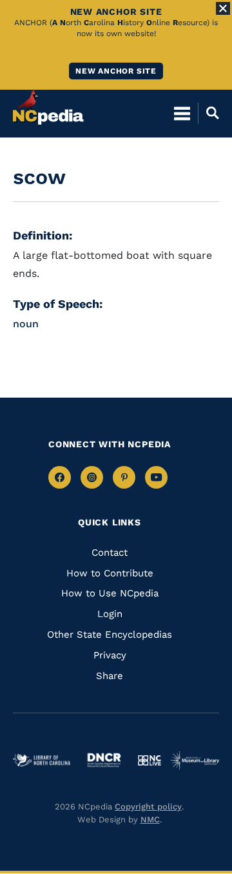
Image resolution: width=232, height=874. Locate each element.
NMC (150, 819)
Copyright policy (148, 806)
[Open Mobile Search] (208, 113)
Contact (110, 552)
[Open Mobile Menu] (182, 113)
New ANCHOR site (116, 71)
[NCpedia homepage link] (48, 107)
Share (109, 676)
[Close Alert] (223, 8)
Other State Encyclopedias (109, 634)
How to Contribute (109, 573)
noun (26, 324)
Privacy (109, 655)
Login (109, 614)
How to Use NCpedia (110, 593)
